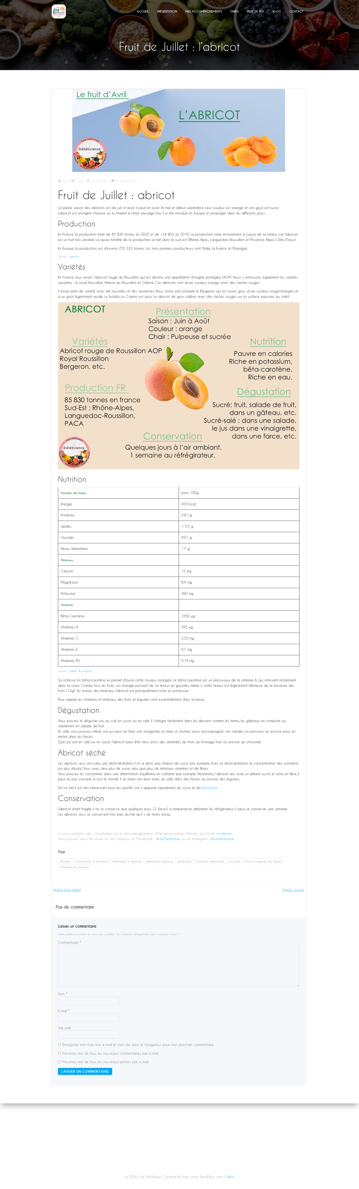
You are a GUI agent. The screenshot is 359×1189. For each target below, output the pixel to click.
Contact (296, 11)
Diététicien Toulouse (159, 861)
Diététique (185, 861)
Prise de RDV (255, 11)
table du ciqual (80, 671)
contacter (224, 833)
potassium (209, 788)
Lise (64, 181)
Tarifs (234, 11)
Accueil (143, 11)
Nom (62, 994)
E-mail (64, 1011)
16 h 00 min (99, 181)
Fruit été (234, 861)
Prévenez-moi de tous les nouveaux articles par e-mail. (106, 1062)
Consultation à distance (91, 861)
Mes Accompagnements (203, 11)
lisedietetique (223, 839)
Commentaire (69, 942)
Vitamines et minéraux (74, 867)
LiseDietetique (170, 839)
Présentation (167, 11)
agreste (74, 256)
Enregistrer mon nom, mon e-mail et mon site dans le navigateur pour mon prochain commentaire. (138, 1045)
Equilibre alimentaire (210, 861)
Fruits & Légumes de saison (263, 861)
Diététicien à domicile (127, 861)
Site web (64, 1028)
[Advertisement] (179, 1158)
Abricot (65, 861)
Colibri (229, 1177)
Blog (277, 11)
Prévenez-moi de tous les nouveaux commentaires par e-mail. (111, 1053)
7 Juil (79, 181)
